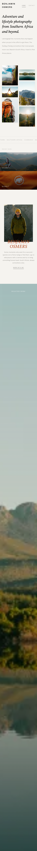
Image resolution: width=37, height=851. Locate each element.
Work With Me (18, 267)
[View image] (10, 75)
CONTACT (32, 5)
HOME (24, 5)
